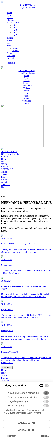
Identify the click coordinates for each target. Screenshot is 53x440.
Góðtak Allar (26, 430)
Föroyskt (5, 156)
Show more (6, 368)
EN (47, 385)
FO (41, 385)
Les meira (11, 436)
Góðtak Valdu (26, 423)
